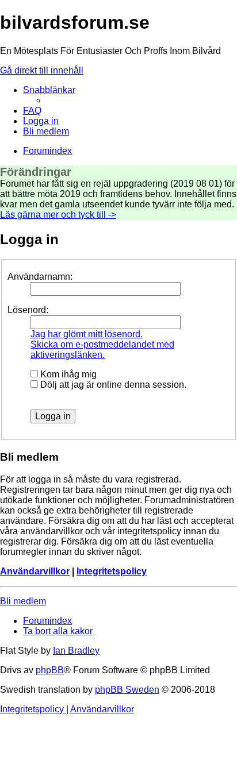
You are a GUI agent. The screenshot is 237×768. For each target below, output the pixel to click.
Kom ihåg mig (67, 374)
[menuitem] (32, 110)
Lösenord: (27, 310)
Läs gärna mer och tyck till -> (58, 214)
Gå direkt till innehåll (41, 70)
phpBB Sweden (127, 689)
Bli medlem (23, 601)
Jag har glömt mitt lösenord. (86, 334)
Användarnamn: (39, 276)
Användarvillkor (35, 571)
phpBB (50, 670)
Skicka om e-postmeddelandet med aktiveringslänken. (102, 349)
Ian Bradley (76, 650)
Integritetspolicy (112, 571)
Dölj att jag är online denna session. (112, 384)
